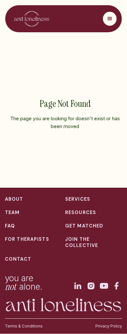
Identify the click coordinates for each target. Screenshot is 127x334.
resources (80, 212)
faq (10, 226)
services (77, 199)
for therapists (27, 239)
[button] (110, 18)
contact (18, 259)
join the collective (81, 242)
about (14, 199)
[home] (29, 18)
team (12, 212)
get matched (84, 226)
